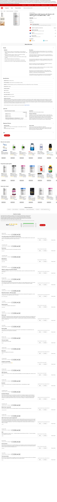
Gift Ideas (4, 2)
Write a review (42, 225)
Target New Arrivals (3, 0)
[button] (32, 16)
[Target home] (2, 8)
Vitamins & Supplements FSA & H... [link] (45, 209)
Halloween (15, 0)
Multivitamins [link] (9, 209)
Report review (53, 250)
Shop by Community (12, 2)
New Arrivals (27, 2)
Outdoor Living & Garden (41, 0)
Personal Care (9, 1)
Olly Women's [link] (37, 209)
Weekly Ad (47, 2)
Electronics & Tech (39, 1)
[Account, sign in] (50, 8)
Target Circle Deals (42, 2)
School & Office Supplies (28, 1)
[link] (32, 16)
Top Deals (37, 2)
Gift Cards (7, 2)
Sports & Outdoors (15, 1)
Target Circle (14, 3)
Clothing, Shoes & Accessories (22, 0)
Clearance (23, 2)
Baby (4, 1)
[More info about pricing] (50, 18)
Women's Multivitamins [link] (15, 209)
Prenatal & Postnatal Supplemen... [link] (30, 209)
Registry (7, 3)
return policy (33, 129)
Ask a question (6, 135)
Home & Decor (29, 0)
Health (20, 1)
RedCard (10, 3)
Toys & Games (34, 1)
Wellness (22, 1)
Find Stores (17, 3)
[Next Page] (56, 151)
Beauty (6, 1)
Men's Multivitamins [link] (22, 209)
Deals (21, 2)
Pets (18, 1)
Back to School (8, 0)
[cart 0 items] (55, 8)
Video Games (44, 1)
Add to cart (31, 22)
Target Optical (17, 2)
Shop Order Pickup (52, 2)
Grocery (46, 0)
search (46, 8)
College (12, 0)
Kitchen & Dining (34, 0)
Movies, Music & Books (50, 1)
